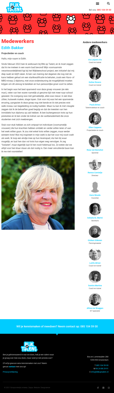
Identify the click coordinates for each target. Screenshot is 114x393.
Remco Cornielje (95, 172)
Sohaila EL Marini (95, 218)
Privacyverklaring (10, 372)
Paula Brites (95, 105)
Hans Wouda (95, 195)
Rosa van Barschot (95, 150)
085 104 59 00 (104, 10)
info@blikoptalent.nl (99, 372)
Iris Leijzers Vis (95, 60)
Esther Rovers (95, 82)
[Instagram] (109, 388)
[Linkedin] (103, 388)
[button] (97, 3)
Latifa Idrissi (95, 263)
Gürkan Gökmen (95, 240)
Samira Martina (95, 285)
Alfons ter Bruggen (95, 308)
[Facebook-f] (98, 388)
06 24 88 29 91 (102, 368)
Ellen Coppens (95, 127)
